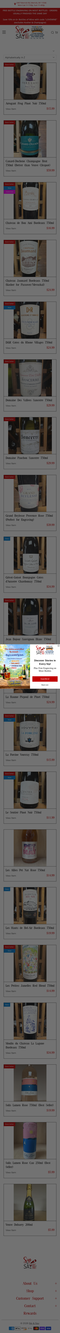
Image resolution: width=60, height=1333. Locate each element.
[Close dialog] (59, 646)
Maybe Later (45, 685)
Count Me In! (45, 679)
